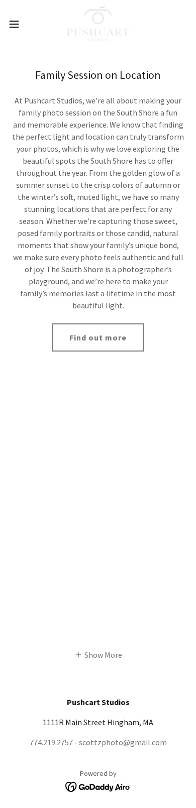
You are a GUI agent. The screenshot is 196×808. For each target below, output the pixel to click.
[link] (98, 24)
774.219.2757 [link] (51, 742)
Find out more (98, 337)
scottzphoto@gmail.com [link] (123, 742)
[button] (18, 24)
